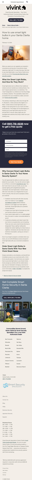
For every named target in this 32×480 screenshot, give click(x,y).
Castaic (18, 363)
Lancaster (19, 360)
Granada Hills (20, 348)
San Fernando (8, 339)
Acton (18, 354)
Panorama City (9, 351)
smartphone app (21, 184)
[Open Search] (27, 2)
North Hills (8, 348)
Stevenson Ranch (21, 366)
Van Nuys (19, 342)
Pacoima (7, 354)
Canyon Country (9, 360)
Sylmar (18, 351)
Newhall (7, 366)
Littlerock (7, 357)
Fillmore (7, 363)
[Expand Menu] (16, 10)
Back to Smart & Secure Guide (12, 276)
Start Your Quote (16, 162)
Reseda (7, 345)
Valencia (19, 339)
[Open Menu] (3, 2)
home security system (11, 97)
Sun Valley (19, 345)
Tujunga (19, 357)
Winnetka (7, 342)
